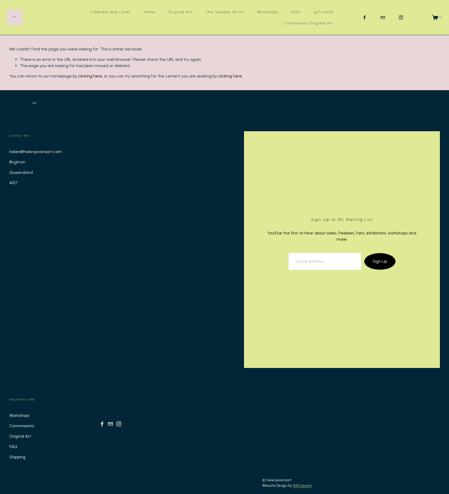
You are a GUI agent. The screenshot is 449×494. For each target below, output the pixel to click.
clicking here (90, 76)
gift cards (324, 12)
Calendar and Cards (110, 12)
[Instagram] (401, 17)
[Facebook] (364, 17)
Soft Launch (302, 485)
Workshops (267, 12)
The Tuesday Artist (225, 12)
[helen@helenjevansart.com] (382, 17)
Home (149, 12)
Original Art (180, 12)
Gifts (296, 12)
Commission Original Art (309, 23)
